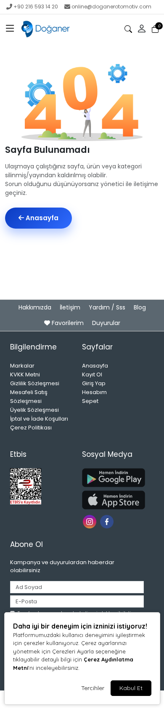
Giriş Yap (94, 383)
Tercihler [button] (92, 688)
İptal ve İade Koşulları (39, 419)
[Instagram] (90, 520)
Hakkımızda (36, 307)
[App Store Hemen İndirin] (113, 499)
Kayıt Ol (92, 374)
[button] (10, 29)
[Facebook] (107, 520)
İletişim (71, 307)
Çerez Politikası (31, 428)
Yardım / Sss (108, 307)
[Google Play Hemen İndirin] (113, 477)
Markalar (22, 366)
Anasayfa (41, 217)
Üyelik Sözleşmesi (34, 410)
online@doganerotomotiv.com (111, 6)
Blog (140, 307)
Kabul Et (131, 688)
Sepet (90, 401)
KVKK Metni (25, 374)
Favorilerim (67, 323)
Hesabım (94, 392)
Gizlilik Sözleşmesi (34, 383)
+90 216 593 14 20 (35, 6)
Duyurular (106, 323)
